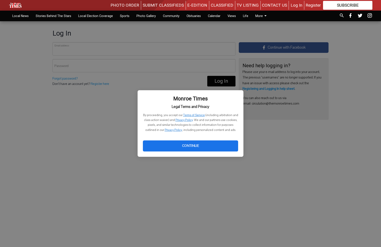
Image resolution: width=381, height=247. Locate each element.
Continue (190, 146)
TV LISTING (248, 5)
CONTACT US (274, 5)
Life (245, 16)
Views (232, 16)
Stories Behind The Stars (53, 16)
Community (171, 16)
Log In (296, 5)
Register (313, 5)
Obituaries (194, 16)
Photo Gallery (146, 16)
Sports (124, 16)
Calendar (214, 16)
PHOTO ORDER (124, 5)
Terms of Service (194, 115)
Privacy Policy (184, 120)
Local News (20, 16)
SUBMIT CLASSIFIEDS (163, 5)
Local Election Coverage (95, 16)
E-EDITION (197, 5)
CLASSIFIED (222, 5)
